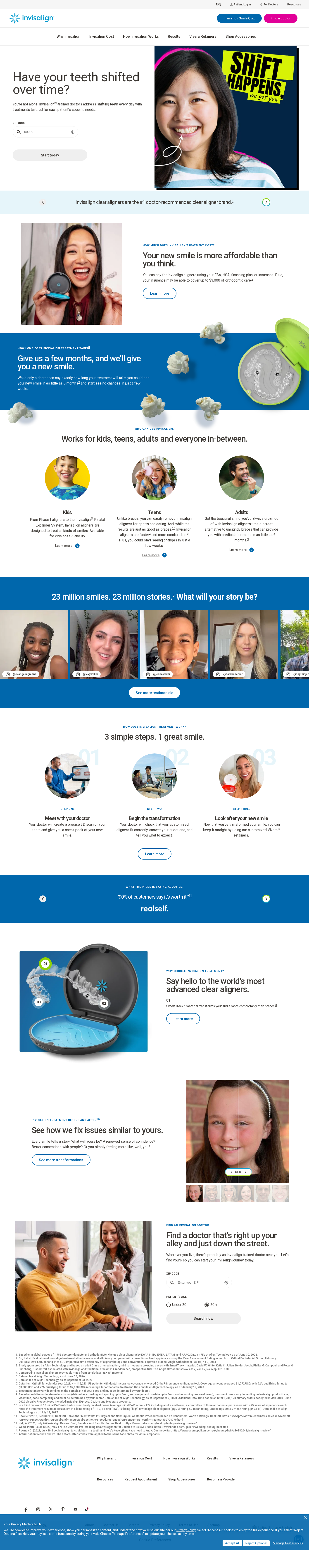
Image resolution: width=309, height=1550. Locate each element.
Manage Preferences (288, 1543)
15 (98, 1119)
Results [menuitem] (174, 36)
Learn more (159, 293)
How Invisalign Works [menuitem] (141, 36)
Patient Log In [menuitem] (242, 4)
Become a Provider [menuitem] (221, 1479)
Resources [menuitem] (294, 4)
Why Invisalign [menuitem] (68, 36)
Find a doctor (281, 18)
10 (173, 528)
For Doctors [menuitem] (271, 4)
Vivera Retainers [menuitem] (202, 36)
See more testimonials (154, 693)
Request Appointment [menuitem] (141, 1479)
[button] (305, 1517)
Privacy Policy (186, 1530)
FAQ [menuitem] (218, 4)
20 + (213, 1305)
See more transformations (61, 1160)
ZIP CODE (19, 123)
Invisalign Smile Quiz (239, 18)
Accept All (232, 1543)
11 (190, 895)
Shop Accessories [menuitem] (241, 36)
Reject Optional (256, 1543)
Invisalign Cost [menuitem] (101, 36)
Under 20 (179, 1305)
